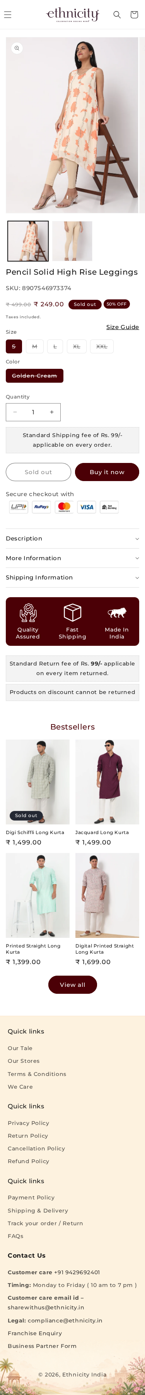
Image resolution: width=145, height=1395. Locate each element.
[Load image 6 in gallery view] (72, 241)
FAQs (15, 1236)
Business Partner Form (42, 1346)
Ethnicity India (84, 1374)
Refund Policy (28, 1161)
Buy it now (107, 472)
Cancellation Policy (36, 1148)
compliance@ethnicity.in (65, 1320)
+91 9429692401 (77, 1272)
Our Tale (20, 1048)
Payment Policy (31, 1197)
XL (80, 348)
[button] (117, 14)
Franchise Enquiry (35, 1333)
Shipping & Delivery (38, 1210)
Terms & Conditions (37, 1074)
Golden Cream (37, 377)
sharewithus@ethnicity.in (46, 1307)
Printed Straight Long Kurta (33, 949)
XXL (105, 348)
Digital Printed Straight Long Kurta (104, 949)
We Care (20, 1086)
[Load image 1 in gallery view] (28, 241)
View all (72, 984)
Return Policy (28, 1135)
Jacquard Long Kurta (102, 832)
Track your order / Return (46, 1223)
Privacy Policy (28, 1123)
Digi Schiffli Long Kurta (35, 832)
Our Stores (24, 1060)
